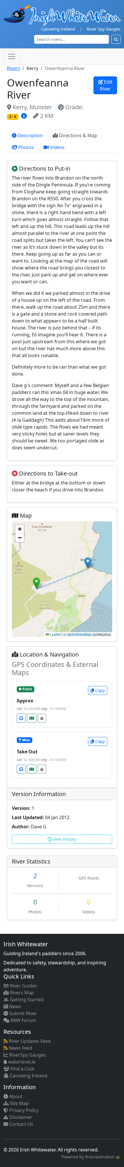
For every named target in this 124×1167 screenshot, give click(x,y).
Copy (99, 690)
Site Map (19, 1103)
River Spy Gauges (104, 29)
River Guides (23, 986)
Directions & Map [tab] (77, 135)
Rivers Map (21, 992)
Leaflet (55, 634)
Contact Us (20, 1124)
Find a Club (21, 1069)
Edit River (106, 85)
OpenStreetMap (79, 634)
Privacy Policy (23, 1110)
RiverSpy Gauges (27, 1055)
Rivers (13, 68)
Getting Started (26, 999)
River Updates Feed (29, 1041)
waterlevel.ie (21, 1062)
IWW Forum (22, 1020)
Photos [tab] (25, 147)
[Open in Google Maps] (21, 718)
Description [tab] (29, 135)
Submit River (22, 1013)
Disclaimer (20, 1117)
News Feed (19, 1048)
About (15, 1096)
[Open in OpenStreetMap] (32, 718)
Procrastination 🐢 (103, 1157)
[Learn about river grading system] (24, 116)
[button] (36, 583)
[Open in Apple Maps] (42, 718)
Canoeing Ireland (58, 29)
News (14, 1006)
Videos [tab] (57, 147)
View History (64, 839)
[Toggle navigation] (11, 56)
